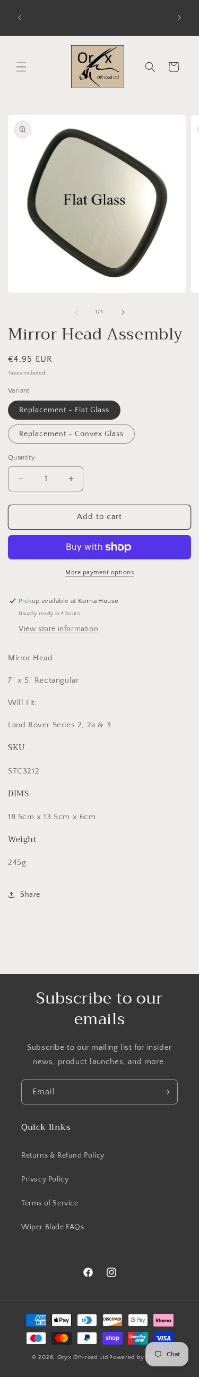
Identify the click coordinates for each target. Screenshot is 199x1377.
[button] (21, 67)
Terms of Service (50, 1203)
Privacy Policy (44, 1179)
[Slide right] (123, 312)
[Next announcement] (179, 17)
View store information (58, 629)
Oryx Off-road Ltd (82, 1357)
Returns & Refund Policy (63, 1155)
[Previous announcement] (19, 17)
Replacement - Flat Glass (64, 410)
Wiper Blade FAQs (52, 1227)
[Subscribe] (165, 1092)
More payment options (99, 572)
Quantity (21, 457)
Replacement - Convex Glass (71, 434)
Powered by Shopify (138, 1357)
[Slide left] (76, 312)
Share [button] (30, 894)
